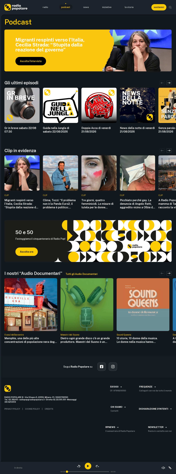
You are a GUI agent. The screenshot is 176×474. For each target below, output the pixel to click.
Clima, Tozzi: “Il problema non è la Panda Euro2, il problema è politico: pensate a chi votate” (59, 204)
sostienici (159, 7)
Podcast (65, 7)
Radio (45, 7)
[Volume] (163, 467)
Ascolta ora (26, 251)
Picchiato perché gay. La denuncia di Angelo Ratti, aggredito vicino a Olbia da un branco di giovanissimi (137, 204)
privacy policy (12, 409)
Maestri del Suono (70, 334)
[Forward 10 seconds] (97, 466)
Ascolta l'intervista (31, 61)
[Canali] (170, 467)
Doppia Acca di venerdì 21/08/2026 (96, 129)
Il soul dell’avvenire (14, 334)
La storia (129, 7)
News (86, 7)
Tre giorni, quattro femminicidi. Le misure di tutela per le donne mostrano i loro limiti (97, 204)
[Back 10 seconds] (78, 466)
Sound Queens (124, 334)
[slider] (67, 472)
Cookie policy (32, 409)
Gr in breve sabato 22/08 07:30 (20, 129)
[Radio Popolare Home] (15, 7)
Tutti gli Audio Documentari (81, 274)
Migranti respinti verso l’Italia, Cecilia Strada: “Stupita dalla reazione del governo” (21, 204)
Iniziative (107, 7)
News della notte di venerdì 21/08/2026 (137, 129)
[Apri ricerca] (170, 7)
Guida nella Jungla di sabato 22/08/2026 (56, 129)
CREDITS (49, 409)
